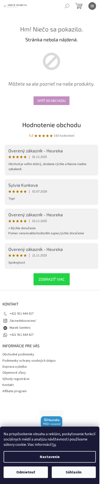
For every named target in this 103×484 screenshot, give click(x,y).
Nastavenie (50, 456)
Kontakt (8, 385)
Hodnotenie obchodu (51, 124)
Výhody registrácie (15, 379)
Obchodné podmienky (18, 354)
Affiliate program (14, 391)
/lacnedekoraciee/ (23, 320)
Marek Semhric (20, 327)
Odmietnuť (25, 472)
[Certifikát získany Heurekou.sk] (51, 422)
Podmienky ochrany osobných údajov (29, 360)
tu (54, 444)
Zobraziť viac (52, 279)
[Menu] (92, 6)
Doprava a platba (14, 366)
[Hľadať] (67, 6)
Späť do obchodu (51, 101)
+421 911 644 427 (22, 313)
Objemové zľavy (14, 372)
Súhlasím (74, 472)
